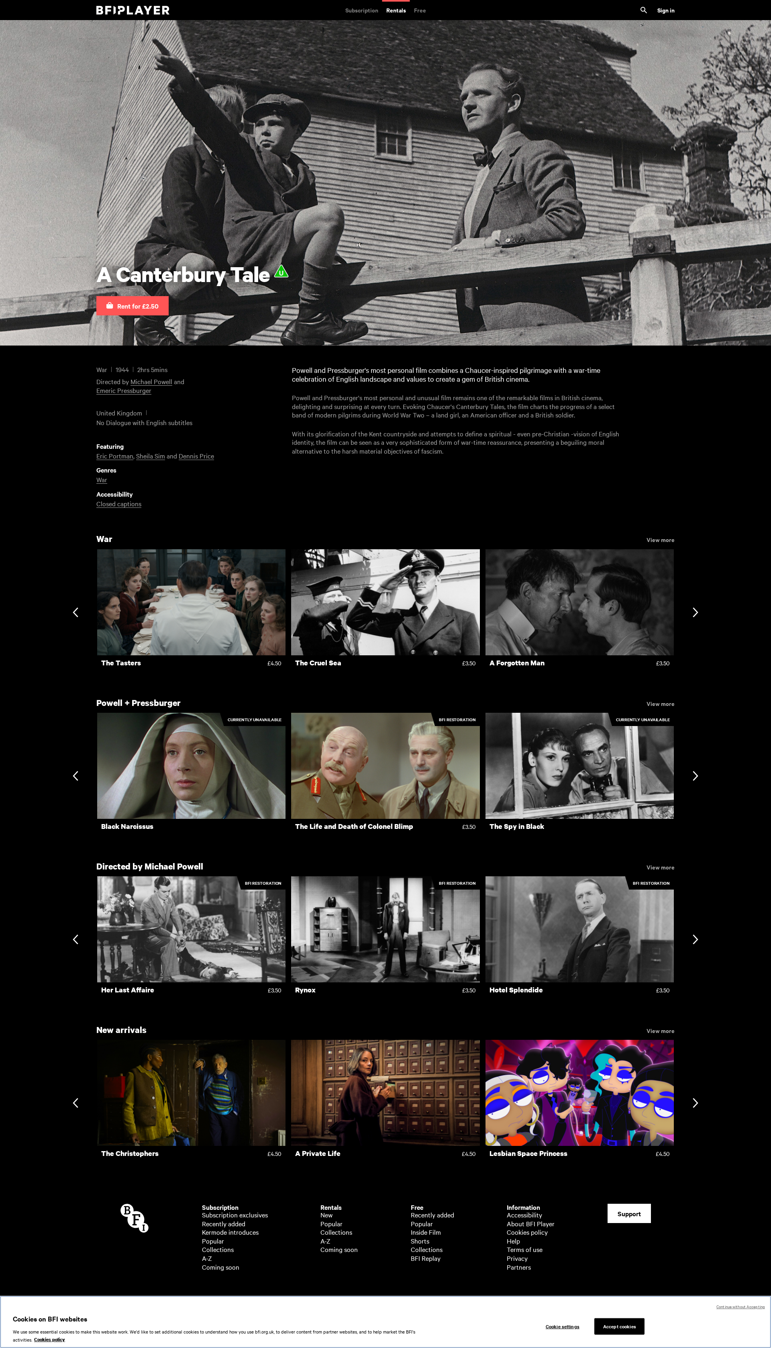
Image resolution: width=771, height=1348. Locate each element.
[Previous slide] (75, 613)
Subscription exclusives (235, 1214)
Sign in (666, 10)
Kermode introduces (230, 1231)
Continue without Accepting (740, 1306)
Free (420, 10)
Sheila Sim (150, 455)
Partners (519, 1266)
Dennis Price (196, 455)
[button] (132, 305)
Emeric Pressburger (123, 390)
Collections (218, 1249)
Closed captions (118, 503)
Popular (213, 1240)
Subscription (361, 10)
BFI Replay (426, 1258)
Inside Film (426, 1231)
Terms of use (525, 1249)
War (101, 479)
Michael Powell (151, 381)
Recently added (223, 1223)
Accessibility (524, 1214)
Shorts (420, 1240)
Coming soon (220, 1266)
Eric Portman (114, 455)
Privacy (517, 1258)
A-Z (207, 1258)
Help (513, 1240)
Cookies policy (527, 1231)
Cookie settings (562, 1326)
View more (661, 539)
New (326, 1214)
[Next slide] (695, 613)
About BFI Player (531, 1223)
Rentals (396, 10)
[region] (385, 1322)
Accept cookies (619, 1326)
